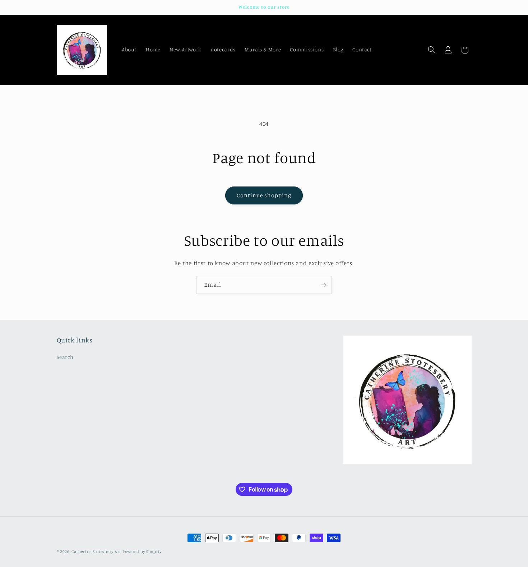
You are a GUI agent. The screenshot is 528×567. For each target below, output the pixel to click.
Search (65, 357)
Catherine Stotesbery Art (96, 551)
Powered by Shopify (142, 551)
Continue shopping (264, 195)
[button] (431, 50)
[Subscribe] (323, 285)
